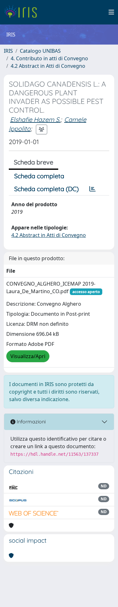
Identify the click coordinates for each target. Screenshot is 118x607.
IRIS (8, 50)
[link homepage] (23, 12)
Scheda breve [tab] (33, 162)
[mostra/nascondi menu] (111, 12)
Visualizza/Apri (27, 356)
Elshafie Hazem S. (35, 119)
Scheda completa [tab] (39, 176)
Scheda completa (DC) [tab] (46, 189)
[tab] (92, 189)
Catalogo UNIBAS (40, 50)
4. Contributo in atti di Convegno (49, 58)
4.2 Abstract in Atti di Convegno (48, 65)
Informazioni (30, 421)
